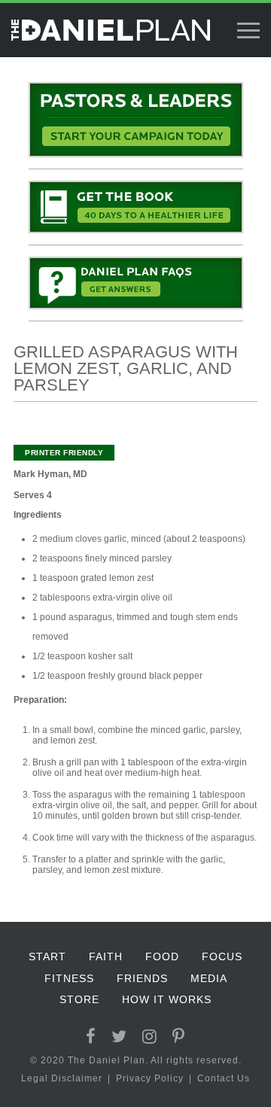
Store (79, 999)
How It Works (167, 999)
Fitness (69, 978)
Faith (106, 956)
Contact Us (223, 1078)
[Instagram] (149, 1036)
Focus (222, 956)
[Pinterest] (178, 1036)
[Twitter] (119, 1036)
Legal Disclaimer (61, 1078)
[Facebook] (91, 1036)
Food (162, 956)
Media (208, 978)
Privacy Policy (150, 1078)
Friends (142, 978)
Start (47, 956)
